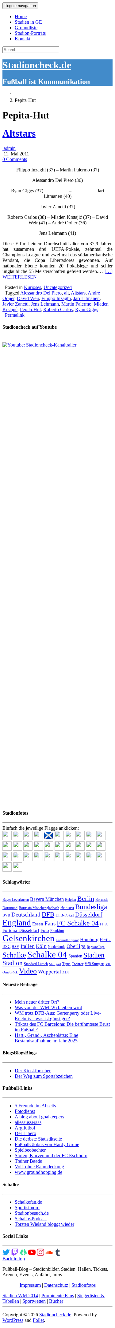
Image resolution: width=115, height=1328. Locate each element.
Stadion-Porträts (30, 33)
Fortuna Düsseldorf (20, 930)
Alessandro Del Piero (41, 292)
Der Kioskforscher (33, 1070)
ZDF (66, 972)
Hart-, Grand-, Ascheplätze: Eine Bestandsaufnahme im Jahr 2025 (46, 1038)
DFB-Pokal (65, 915)
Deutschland (25, 914)
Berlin (85, 898)
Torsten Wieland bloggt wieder (44, 1224)
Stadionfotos (83, 1285)
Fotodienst (25, 1111)
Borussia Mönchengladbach (39, 908)
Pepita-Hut (30, 309)
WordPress (12, 1320)
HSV (15, 947)
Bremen (67, 907)
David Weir (28, 298)
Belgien (70, 899)
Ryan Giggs (86, 309)
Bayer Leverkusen (15, 899)
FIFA (104, 924)
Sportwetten (34, 1301)
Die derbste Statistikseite (38, 1138)
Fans (50, 923)
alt (66, 292)
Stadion (12, 963)
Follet (38, 1320)
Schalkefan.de (28, 1202)
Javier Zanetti (15, 304)
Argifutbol (25, 1127)
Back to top (13, 1258)
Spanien (75, 956)
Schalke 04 (47, 954)
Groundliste (26, 27)
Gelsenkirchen (28, 938)
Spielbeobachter (30, 1150)
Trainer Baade (28, 1161)
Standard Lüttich (36, 964)
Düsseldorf (88, 914)
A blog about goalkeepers (39, 1116)
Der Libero (25, 1133)
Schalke (14, 955)
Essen (37, 923)
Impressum (30, 1285)
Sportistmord (27, 1207)
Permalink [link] (15, 315)
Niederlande (56, 947)
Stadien (94, 955)
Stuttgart (55, 964)
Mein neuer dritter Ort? (37, 1002)
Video (28, 971)
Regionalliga (96, 947)
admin (9, 148)
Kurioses (32, 287)
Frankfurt (57, 931)
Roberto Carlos (58, 309)
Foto (44, 930)
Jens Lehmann (45, 304)
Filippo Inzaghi (56, 298)
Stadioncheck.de (36, 64)
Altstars (19, 133)
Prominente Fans (57, 1295)
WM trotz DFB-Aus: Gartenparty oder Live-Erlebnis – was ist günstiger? (58, 1015)
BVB (6, 915)
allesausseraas (28, 1122)
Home (21, 16)
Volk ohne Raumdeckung (39, 1166)
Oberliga (76, 946)
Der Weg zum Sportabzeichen (44, 1076)
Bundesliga (91, 907)
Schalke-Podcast (31, 1218)
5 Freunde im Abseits (35, 1105)
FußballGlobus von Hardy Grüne (47, 1144)
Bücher (56, 1301)
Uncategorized (58, 287)
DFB (48, 914)
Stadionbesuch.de (32, 1213)
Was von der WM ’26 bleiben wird (48, 1007)
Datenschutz (56, 1285)
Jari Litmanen (86, 298)
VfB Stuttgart (94, 964)
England (16, 922)
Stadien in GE (28, 22)
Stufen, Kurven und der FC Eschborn (51, 1155)
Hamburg (89, 939)
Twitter (77, 963)
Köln (41, 946)
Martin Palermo (76, 304)
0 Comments (14, 159)
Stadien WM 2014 (20, 1295)
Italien (28, 946)
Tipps (66, 964)
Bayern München (47, 899)
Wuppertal (49, 972)
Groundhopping (67, 940)
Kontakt (22, 38)
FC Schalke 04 (78, 923)
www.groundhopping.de (38, 1172)
